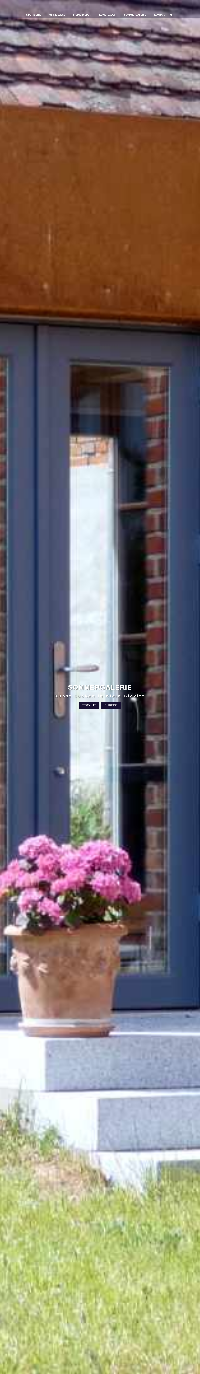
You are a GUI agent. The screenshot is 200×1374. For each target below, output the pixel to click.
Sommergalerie (135, 15)
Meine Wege (57, 15)
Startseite (33, 15)
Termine (89, 705)
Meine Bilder (82, 15)
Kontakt (160, 15)
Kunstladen (107, 15)
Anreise (111, 705)
